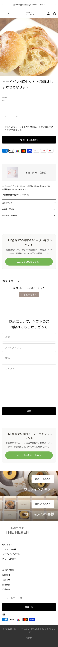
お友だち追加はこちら (29, 261)
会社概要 (6, 584)
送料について (7, 202)
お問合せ (6, 574)
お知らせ (6, 579)
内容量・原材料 (8, 209)
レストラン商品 (9, 549)
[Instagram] (4, 614)
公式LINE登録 (18, 4)
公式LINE (6, 589)
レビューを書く (29, 294)
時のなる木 (7, 544)
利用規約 (29, 637)
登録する (29, 607)
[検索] (9, 13)
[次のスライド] (55, 5)
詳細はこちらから (43, 479)
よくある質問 (8, 570)
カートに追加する (31, 139)
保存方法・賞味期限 (9, 215)
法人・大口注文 (9, 559)
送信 (29, 411)
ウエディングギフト (11, 554)
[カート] (55, 13)
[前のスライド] (3, 5)
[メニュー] (3, 13)
